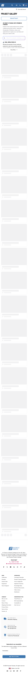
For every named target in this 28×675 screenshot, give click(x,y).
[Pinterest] (20, 567)
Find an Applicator (18, 581)
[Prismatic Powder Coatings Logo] (3, 5)
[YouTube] (10, 567)
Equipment (4, 583)
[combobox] (14, 38)
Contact (3, 601)
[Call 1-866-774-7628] (20, 5)
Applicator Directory (18, 583)
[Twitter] (7, 567)
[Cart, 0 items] (24, 5)
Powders (4, 579)
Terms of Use (5, 609)
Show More (13, 49)
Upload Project (14, 18)
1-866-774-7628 (15, 562)
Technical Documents (19, 588)
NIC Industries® (18, 601)
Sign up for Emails (15, 656)
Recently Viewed (22, 9)
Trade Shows (17, 599)
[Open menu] (2, 9)
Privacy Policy (5, 607)
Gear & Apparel (5, 586)
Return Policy (5, 603)
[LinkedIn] (14, 567)
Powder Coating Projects (20, 579)
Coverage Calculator (19, 577)
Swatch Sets (4, 581)
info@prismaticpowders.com (15, 563)
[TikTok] (24, 567)
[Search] (12, 5)
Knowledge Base (18, 586)
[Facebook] (3, 567)
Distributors (16, 592)
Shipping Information (6, 605)
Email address (5, 650)
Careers (3, 611)
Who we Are (4, 599)
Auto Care (16, 605)
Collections (4, 577)
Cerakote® (16, 603)
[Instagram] (17, 567)
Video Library (17, 590)
